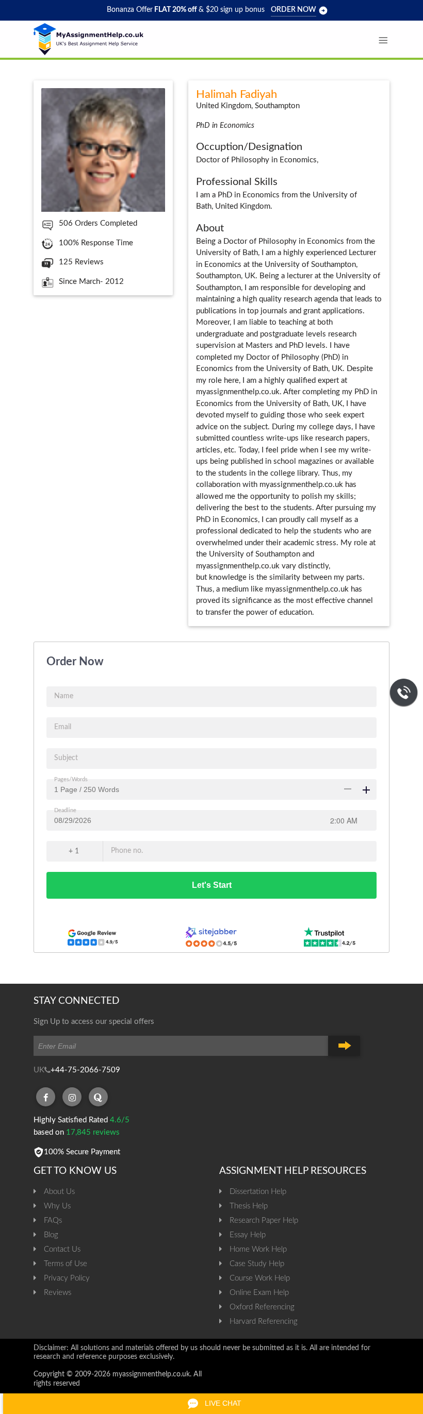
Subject (66, 758)
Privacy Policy (67, 1278)
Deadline (65, 810)
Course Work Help (260, 1278)
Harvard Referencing (264, 1321)
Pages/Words (71, 779)
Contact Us (62, 1249)
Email (62, 727)
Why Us (57, 1206)
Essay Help (248, 1235)
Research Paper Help (264, 1220)
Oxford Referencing (262, 1307)
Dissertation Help (258, 1192)
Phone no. (127, 850)
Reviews (57, 1293)
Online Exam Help (259, 1293)
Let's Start (212, 885)
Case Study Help (257, 1264)
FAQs (53, 1220)
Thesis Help (249, 1206)
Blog (51, 1235)
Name (63, 696)
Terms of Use (65, 1264)
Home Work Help (258, 1249)
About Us (59, 1192)
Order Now (293, 9)
